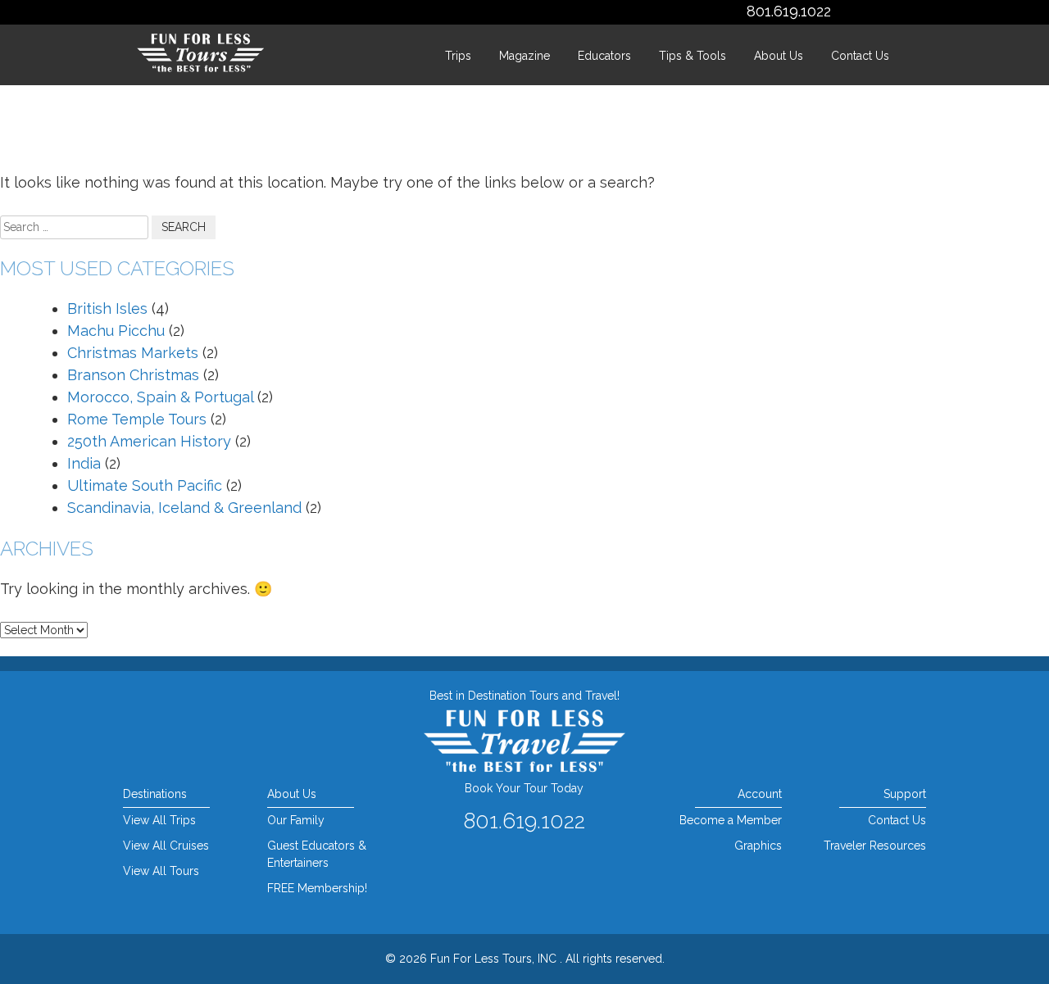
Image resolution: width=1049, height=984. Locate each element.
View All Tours (161, 870)
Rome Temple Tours (137, 419)
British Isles (107, 308)
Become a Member (730, 820)
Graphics (757, 845)
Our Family (296, 820)
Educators (604, 55)
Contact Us (860, 55)
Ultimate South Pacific (144, 485)
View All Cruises (166, 845)
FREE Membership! (317, 888)
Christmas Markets (132, 352)
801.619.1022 (789, 11)
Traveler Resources (875, 845)
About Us (778, 55)
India (84, 463)
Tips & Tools (692, 55)
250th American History (149, 441)
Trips (458, 55)
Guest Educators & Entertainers (316, 854)
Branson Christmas (133, 374)
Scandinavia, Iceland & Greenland (184, 507)
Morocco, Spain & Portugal (160, 397)
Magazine (524, 55)
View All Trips (159, 820)
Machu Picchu (116, 330)
